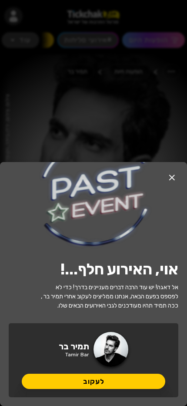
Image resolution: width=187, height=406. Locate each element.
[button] (171, 177)
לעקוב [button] (93, 381)
